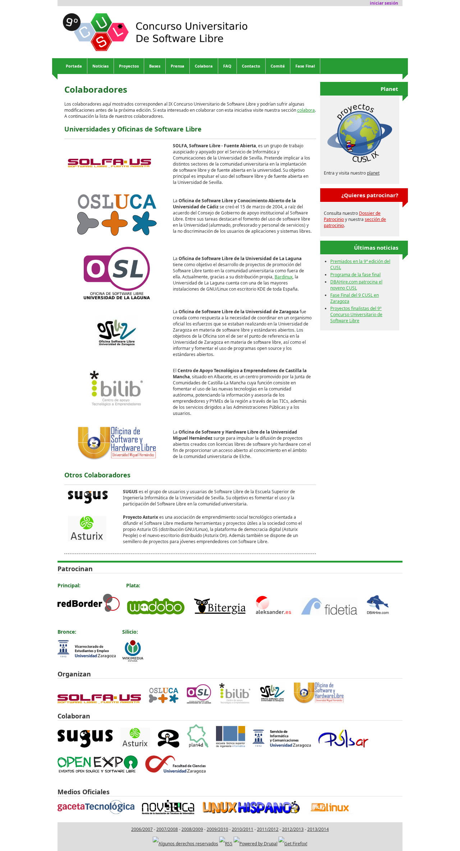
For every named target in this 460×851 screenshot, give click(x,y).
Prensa (177, 66)
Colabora (204, 66)
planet (373, 173)
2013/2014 (318, 829)
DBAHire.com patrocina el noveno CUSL (356, 285)
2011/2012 (268, 829)
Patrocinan (75, 568)
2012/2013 (293, 829)
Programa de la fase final (355, 275)
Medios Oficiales (84, 791)
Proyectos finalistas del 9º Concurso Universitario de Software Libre (356, 314)
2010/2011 (242, 829)
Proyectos (129, 66)
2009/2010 (217, 829)
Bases (154, 66)
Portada (74, 66)
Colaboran (74, 716)
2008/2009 (192, 829)
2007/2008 (167, 829)
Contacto (251, 66)
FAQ (227, 66)
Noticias (100, 66)
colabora (306, 110)
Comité (278, 66)
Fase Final (305, 66)
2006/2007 (142, 829)
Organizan (74, 674)
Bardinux (284, 277)
